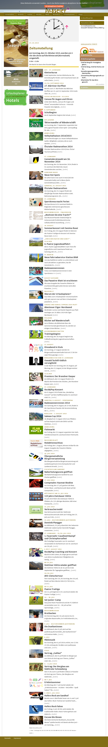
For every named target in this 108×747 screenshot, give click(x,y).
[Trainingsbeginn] (36, 338)
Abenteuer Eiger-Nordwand (58, 307)
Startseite (7, 738)
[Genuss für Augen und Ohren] (36, 103)
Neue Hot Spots (52, 175)
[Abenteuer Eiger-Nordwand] (36, 311)
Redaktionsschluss (53, 443)
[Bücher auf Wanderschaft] (36, 325)
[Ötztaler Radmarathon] (36, 192)
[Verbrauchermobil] (36, 513)
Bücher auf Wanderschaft (57, 320)
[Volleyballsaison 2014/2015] (36, 140)
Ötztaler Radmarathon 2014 (58, 146)
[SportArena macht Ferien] (36, 206)
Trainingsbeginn (52, 334)
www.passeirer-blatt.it (89, 44)
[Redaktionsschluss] (36, 447)
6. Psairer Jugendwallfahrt (57, 244)
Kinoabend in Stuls (53, 347)
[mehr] (56, 80)
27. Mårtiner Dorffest (55, 86)
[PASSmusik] (36, 644)
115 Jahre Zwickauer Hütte (57, 496)
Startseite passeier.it (11, 11)
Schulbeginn (50, 112)
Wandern (56, 14)
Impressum (17, 738)
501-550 (69, 730)
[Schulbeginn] (36, 117)
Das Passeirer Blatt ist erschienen (60, 281)
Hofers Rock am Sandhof (56, 696)
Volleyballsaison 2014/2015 (58, 136)
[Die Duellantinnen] (36, 631)
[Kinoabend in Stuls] (36, 351)
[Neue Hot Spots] (36, 179)
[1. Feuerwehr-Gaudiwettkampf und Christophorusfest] (36, 540)
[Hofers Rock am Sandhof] (36, 700)
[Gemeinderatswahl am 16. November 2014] (36, 163)
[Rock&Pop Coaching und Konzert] (36, 556)
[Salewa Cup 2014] (36, 420)
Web (47, 14)
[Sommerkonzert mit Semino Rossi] (36, 232)
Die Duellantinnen (53, 626)
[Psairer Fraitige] (36, 593)
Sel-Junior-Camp (52, 600)
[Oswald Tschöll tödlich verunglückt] (36, 365)
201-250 (41, 730)
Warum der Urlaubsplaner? (57, 294)
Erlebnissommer (52, 682)
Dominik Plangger (53, 523)
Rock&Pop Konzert (53, 390)
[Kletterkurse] (36, 77)
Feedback (23, 11)
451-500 (65, 730)
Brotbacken (50, 613)
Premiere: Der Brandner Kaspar (59, 376)
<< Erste (31, 730)
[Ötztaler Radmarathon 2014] (36, 153)
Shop (80, 14)
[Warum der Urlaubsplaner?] (36, 298)
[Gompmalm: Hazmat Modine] (36, 487)
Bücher (39, 14)
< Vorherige (36, 730)
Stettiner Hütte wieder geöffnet (60, 565)
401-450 (60, 730)
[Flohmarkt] (36, 434)
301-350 (51, 730)
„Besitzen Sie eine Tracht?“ (57, 215)
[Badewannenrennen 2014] (36, 407)
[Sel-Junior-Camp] (36, 604)
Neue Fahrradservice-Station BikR (61, 257)
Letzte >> (31, 733)
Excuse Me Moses (53, 717)
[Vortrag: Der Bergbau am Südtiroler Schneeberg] (36, 671)
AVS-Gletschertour (53, 576)
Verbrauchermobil (53, 509)
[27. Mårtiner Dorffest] (36, 90)
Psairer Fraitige (52, 589)
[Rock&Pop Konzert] (36, 394)
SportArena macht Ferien (56, 202)
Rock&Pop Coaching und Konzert (60, 552)
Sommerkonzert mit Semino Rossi (61, 228)
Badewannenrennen (54, 268)
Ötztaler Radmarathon (55, 188)
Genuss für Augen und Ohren (58, 99)
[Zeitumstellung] (54, 41)
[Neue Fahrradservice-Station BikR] (36, 261)
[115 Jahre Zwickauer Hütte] (36, 500)
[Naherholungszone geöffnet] (36, 476)
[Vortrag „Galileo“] (36, 657)
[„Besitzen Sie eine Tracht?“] (36, 219)
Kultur (30, 14)
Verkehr (21, 14)
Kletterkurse (50, 72)
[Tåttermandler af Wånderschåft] (36, 127)
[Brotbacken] (36, 617)
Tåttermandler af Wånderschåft (60, 122)
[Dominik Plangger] (36, 527)
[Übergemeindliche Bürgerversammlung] (36, 460)
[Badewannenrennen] (36, 275)
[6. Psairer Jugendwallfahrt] (36, 246)
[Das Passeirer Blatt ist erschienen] (36, 285)
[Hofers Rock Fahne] (36, 713)
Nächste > (74, 730)
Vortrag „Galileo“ (53, 653)
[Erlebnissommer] (36, 686)
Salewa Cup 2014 (52, 416)
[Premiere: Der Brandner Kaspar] (36, 380)
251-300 (46, 730)
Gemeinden (9, 14)
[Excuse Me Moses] (36, 724)
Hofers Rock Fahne (53, 706)
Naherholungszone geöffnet (58, 472)
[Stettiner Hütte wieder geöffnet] (36, 569)
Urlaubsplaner (69, 14)
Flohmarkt (49, 429)
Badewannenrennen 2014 (57, 403)
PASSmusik (49, 640)
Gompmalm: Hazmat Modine (58, 483)
